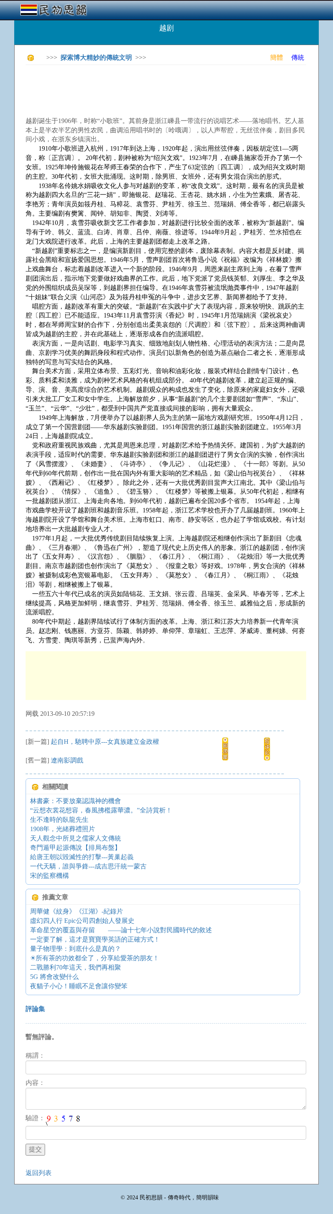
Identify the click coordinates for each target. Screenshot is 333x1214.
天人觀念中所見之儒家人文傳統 (75, 838)
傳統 (297, 57)
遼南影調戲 (67, 760)
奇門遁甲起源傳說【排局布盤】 (75, 847)
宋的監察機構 (49, 875)
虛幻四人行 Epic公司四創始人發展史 (82, 920)
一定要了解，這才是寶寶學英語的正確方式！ (95, 939)
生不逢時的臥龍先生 (59, 819)
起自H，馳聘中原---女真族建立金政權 (105, 741)
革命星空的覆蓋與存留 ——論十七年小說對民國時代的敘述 (121, 930)
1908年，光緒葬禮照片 (62, 828)
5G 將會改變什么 (54, 976)
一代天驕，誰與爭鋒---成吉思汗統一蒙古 (88, 866)
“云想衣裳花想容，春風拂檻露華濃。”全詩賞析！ (101, 810)
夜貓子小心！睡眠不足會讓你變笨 (79, 986)
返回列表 (39, 1172)
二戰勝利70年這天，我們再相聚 (75, 967)
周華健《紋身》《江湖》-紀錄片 (76, 911)
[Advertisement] (173, 89)
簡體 (276, 57)
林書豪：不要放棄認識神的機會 (75, 800)
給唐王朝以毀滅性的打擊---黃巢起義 (82, 856)
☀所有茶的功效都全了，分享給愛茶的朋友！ (94, 958)
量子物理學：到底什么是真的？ (75, 948)
